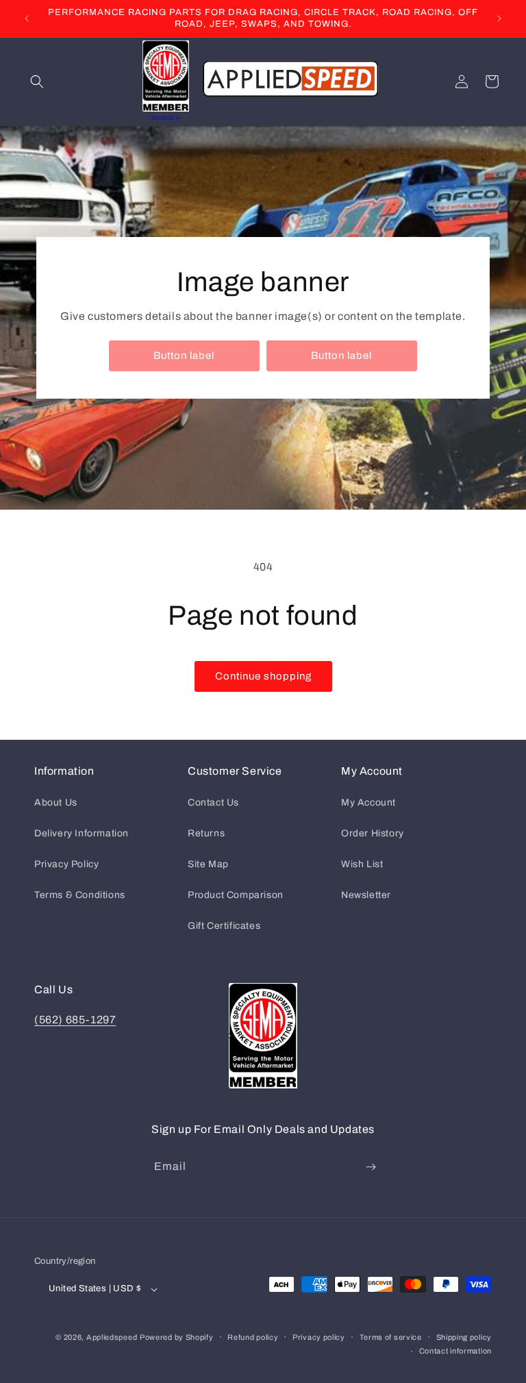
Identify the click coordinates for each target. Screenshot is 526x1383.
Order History (372, 833)
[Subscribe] (370, 1167)
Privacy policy (318, 1337)
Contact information (455, 1351)
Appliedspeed (111, 1337)
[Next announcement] (499, 18)
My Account (368, 802)
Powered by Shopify (177, 1337)
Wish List (362, 864)
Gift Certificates (224, 926)
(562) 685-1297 (75, 1019)
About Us (55, 802)
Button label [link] (183, 355)
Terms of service (391, 1337)
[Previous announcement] (27, 18)
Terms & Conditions (79, 895)
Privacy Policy (66, 864)
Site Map (208, 864)
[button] (37, 81)
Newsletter (366, 895)
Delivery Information (81, 833)
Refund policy (252, 1337)
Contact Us (213, 802)
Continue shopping (263, 676)
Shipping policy (464, 1337)
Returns (206, 833)
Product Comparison (236, 895)
